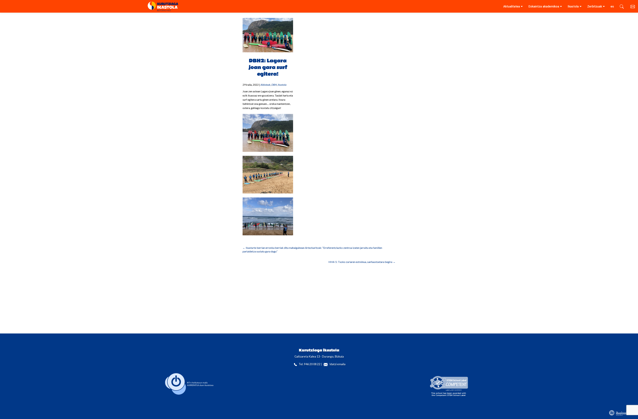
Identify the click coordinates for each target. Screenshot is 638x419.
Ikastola (573, 6)
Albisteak (265, 84)
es (612, 6)
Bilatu (622, 7)
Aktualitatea (511, 6)
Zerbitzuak (594, 6)
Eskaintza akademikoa (544, 6)
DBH (274, 84)
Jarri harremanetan (633, 7)
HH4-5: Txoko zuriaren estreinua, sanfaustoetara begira (361, 261)
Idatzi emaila (337, 364)
